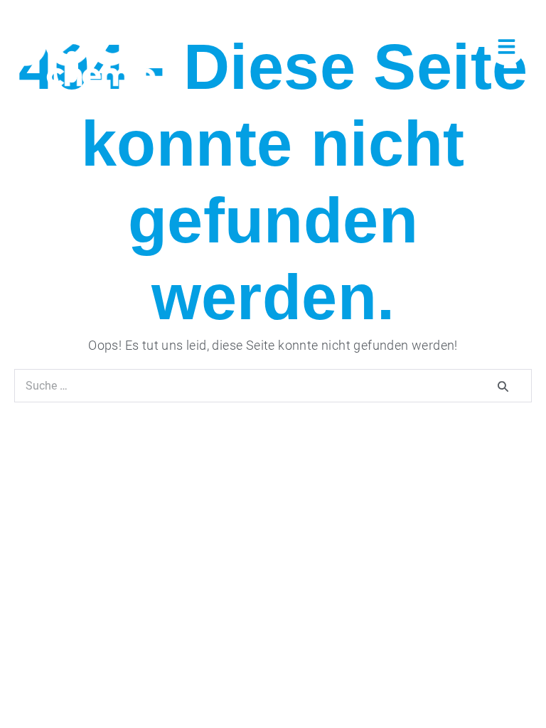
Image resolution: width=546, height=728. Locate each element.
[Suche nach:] (273, 385)
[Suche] (504, 385)
